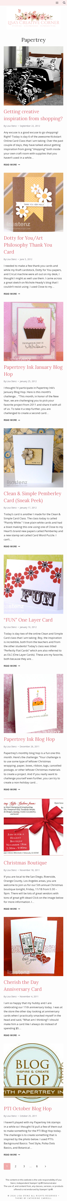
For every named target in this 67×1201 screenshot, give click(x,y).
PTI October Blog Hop (28, 1108)
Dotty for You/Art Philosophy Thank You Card (28, 245)
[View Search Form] (64, 3)
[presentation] (33, 75)
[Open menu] (57, 2)
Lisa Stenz (12, 125)
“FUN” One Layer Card (28, 620)
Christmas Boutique (25, 863)
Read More (12, 164)
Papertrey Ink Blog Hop (29, 739)
